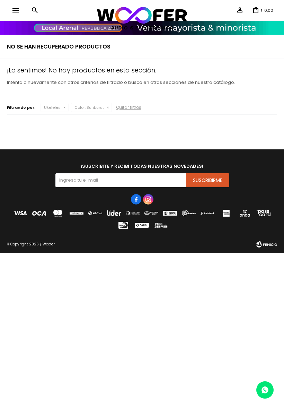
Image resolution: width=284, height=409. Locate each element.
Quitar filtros (128, 107)
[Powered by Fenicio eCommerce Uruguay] (266, 244)
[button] (34, 10)
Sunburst (89, 107)
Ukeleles (52, 107)
